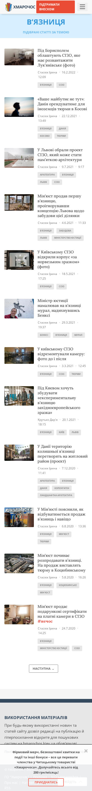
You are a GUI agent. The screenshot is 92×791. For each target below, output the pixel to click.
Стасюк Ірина (47, 72)
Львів (43, 182)
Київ (61, 432)
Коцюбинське (68, 585)
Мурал (78, 335)
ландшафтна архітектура (56, 495)
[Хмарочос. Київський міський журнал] (20, 6)
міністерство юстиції (67, 237)
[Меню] (82, 7)
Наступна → (43, 668)
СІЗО (61, 84)
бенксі (44, 335)
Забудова (65, 230)
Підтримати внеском (49, 6)
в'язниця (46, 84)
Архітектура (47, 174)
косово (45, 135)
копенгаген (61, 488)
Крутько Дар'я (48, 420)
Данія (62, 128)
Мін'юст (64, 534)
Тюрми (61, 135)
